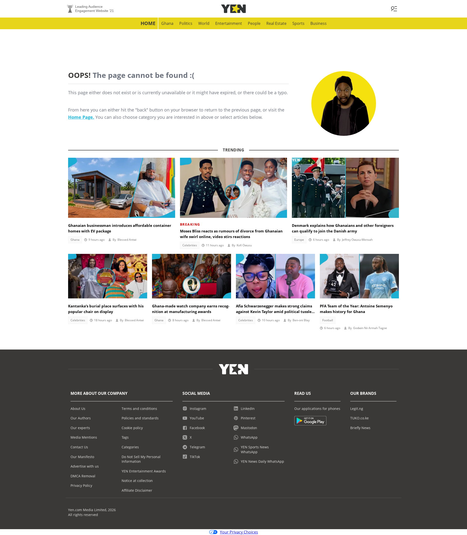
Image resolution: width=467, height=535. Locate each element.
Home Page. (81, 117)
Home (148, 23)
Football (327, 320)
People (254, 23)
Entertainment (228, 23)
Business (318, 23)
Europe (299, 240)
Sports (298, 23)
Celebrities (189, 245)
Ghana (167, 23)
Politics (185, 23)
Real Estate (276, 23)
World (203, 23)
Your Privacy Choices (239, 532)
